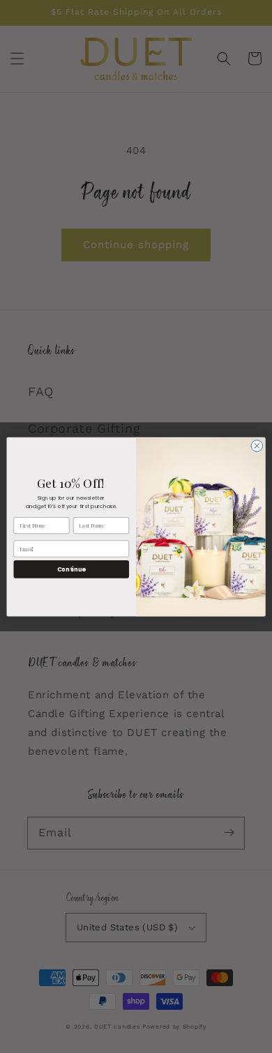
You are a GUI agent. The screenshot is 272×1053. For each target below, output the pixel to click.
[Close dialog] (257, 446)
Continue (71, 568)
